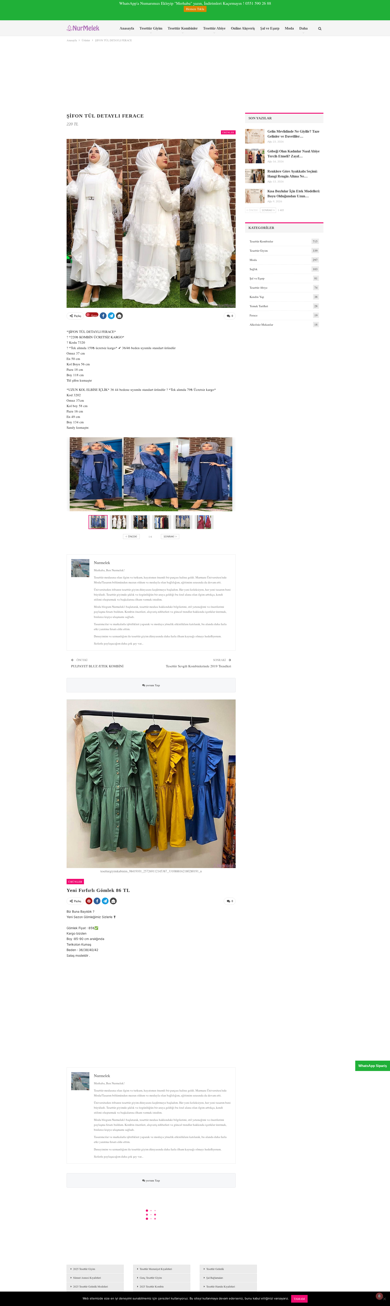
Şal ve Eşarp (269, 28)
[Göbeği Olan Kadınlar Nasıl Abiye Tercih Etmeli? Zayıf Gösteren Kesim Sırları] (255, 156)
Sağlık (254, 269)
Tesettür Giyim (150, 28)
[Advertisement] (195, 76)
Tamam (299, 1299)
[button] (120, 522)
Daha (303, 28)
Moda (289, 28)
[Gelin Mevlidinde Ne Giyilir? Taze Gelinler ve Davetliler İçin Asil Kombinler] (255, 136)
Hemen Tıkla (195, 9)
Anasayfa (127, 28)
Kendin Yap (257, 297)
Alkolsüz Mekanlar (261, 324)
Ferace (254, 315)
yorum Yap (152, 685)
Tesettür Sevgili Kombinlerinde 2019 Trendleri (198, 666)
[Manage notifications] (379, 1296)
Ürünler (228, 132)
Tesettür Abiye (214, 28)
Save (94, 315)
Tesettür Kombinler (183, 28)
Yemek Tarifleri (259, 306)
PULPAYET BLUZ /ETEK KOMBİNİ (97, 666)
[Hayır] (384, 1299)
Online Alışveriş (243, 28)
